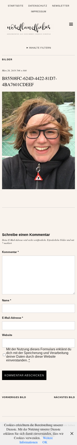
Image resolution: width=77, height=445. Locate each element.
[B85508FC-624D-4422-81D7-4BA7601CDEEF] (38, 188)
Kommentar (10, 252)
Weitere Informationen (36, 440)
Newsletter (60, 6)
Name (6, 300)
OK (45, 442)
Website (7, 335)
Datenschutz (37, 6)
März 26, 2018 (9, 70)
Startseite (15, 6)
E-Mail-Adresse (12, 317)
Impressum (38, 11)
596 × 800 (22, 70)
